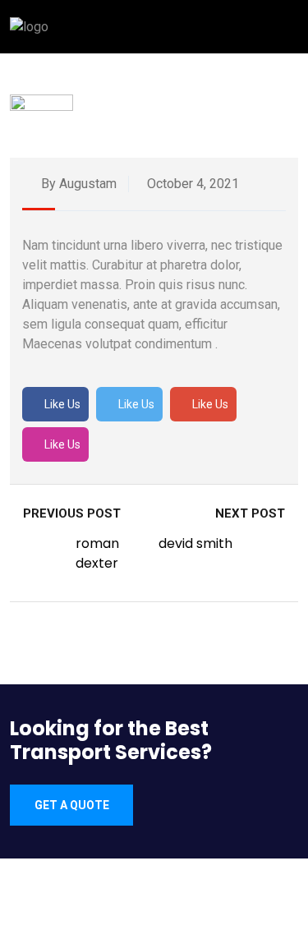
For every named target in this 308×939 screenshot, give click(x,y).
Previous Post (70, 513)
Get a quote (71, 805)
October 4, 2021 (191, 183)
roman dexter (97, 553)
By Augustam (77, 183)
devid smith (195, 543)
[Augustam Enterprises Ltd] (29, 26)
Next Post (251, 513)
